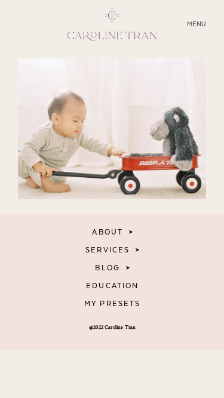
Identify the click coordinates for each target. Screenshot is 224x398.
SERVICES (107, 250)
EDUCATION (112, 286)
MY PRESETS (112, 303)
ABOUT (107, 232)
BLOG (107, 268)
